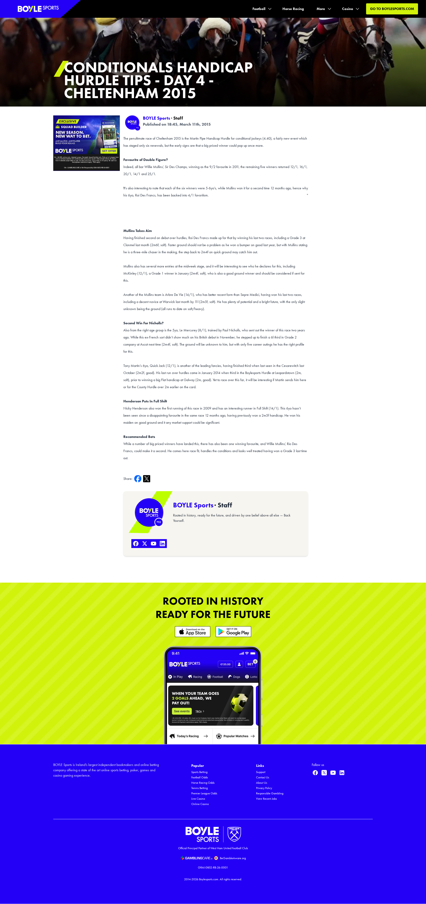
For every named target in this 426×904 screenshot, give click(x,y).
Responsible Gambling (269, 793)
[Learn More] (192, 631)
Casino (347, 9)
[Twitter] (144, 543)
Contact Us (262, 777)
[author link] (132, 122)
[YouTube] (153, 543)
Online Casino (200, 804)
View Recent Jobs (266, 799)
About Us (261, 783)
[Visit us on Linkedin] (341, 772)
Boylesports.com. (209, 879)
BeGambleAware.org (233, 858)
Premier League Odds (204, 793)
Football (258, 9)
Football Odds (199, 777)
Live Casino (198, 799)
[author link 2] (149, 512)
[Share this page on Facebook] (138, 478)
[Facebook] (135, 543)
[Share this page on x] (147, 478)
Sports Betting (199, 772)
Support (260, 772)
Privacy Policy (264, 788)
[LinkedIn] (162, 543)
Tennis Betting (199, 788)
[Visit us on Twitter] (324, 772)
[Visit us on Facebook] (315, 772)
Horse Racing (293, 9)
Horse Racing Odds (203, 783)
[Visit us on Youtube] (333, 772)
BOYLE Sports (156, 118)
